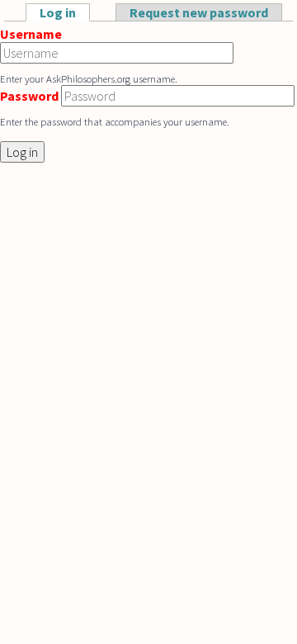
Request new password (199, 12)
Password (29, 96)
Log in (65, 12)
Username (31, 34)
